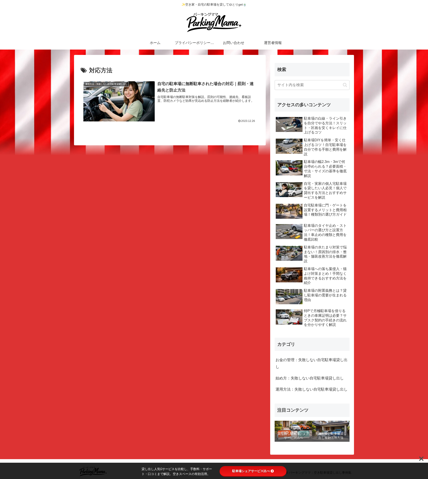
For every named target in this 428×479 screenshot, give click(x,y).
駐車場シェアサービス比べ (251, 471)
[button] (345, 84)
